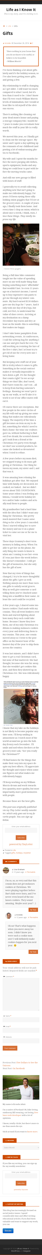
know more (32, 1132)
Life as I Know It (21, 9)
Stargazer (27, 1251)
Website (8, 1037)
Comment (9, 976)
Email (8, 1026)
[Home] (4, 26)
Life (14, 850)
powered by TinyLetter (21, 844)
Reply (34, 910)
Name (8, 1016)
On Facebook (19, 1068)
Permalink (31, 872)
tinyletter (27, 853)
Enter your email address (21, 826)
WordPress (15, 1251)
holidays (19, 853)
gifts (13, 853)
